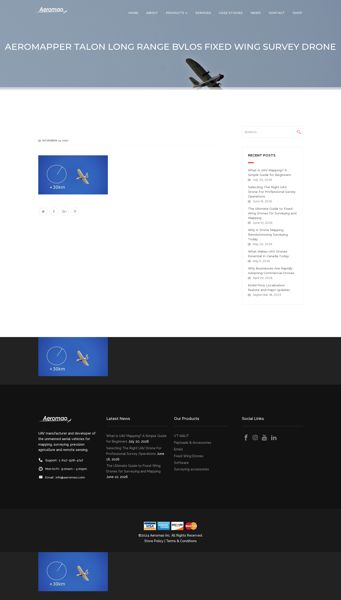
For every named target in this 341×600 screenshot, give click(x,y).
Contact (277, 13)
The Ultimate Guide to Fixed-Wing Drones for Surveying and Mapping (272, 213)
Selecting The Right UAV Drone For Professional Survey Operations (272, 191)
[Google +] (64, 211)
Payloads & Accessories (192, 442)
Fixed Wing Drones (188, 456)
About (152, 13)
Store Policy (154, 541)
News (256, 13)
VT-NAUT (181, 436)
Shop (297, 13)
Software (181, 463)
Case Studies (231, 13)
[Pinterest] (75, 211)
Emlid (178, 449)
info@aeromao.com (70, 477)
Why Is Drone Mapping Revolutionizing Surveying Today (268, 234)
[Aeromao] (51, 14)
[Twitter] (43, 211)
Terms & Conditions (181, 541)
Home (133, 13)
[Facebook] (53, 211)
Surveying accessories (191, 469)
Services (203, 13)
